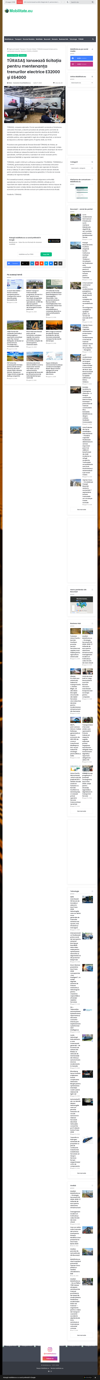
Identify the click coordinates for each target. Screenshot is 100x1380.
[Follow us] (50, 1350)
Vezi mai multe (81, 509)
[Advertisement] (68, 20)
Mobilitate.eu (9, 39)
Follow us (50, 1358)
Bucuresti (47, 39)
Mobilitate (39, 39)
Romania (55, 39)
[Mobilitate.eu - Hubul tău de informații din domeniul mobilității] (18, 10)
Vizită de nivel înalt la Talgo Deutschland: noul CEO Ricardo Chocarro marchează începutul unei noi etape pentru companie (87, 686)
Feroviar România (28, 39)
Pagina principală (13, 49)
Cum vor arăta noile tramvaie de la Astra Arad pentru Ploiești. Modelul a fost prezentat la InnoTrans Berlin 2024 (75, 1235)
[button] (50, 1377)
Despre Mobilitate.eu (43, 1368)
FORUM (80, 39)
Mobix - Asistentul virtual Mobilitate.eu (19, 83)
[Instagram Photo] (10, 1353)
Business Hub (63, 39)
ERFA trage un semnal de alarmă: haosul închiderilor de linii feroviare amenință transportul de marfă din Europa (53, 336)
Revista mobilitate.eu (57, 1368)
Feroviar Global (31, 49)
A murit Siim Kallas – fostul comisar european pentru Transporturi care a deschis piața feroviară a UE (14, 295)
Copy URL (46, 254)
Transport (18, 39)
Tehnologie (73, 39)
